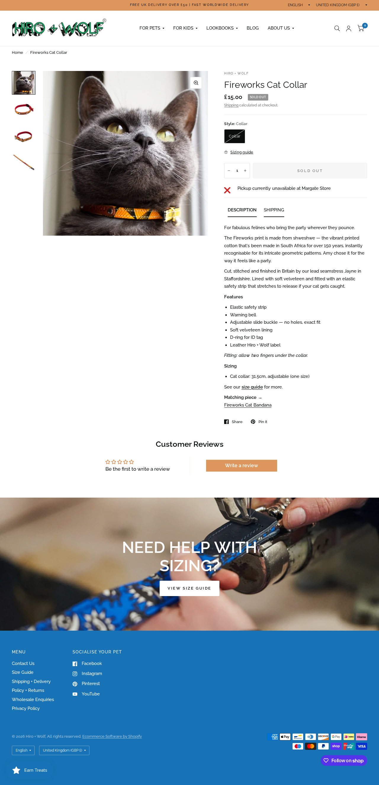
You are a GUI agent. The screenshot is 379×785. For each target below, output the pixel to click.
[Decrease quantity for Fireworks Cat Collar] (228, 170)
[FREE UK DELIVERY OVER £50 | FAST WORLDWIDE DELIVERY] (189, 5)
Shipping (231, 105)
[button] (189, 588)
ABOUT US (279, 28)
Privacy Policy (26, 708)
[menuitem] (152, 28)
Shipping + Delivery (31, 681)
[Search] (337, 28)
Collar (234, 136)
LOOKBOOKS (220, 28)
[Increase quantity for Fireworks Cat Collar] (245, 170)
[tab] (242, 211)
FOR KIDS (183, 28)
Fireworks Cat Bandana (247, 405)
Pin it (262, 422)
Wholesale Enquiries (33, 699)
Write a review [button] (241, 465)
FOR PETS (149, 28)
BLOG (253, 28)
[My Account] (348, 28)
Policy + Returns (28, 690)
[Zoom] (196, 83)
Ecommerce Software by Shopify (112, 736)
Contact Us (23, 663)
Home (17, 52)
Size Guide (22, 672)
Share (237, 422)
